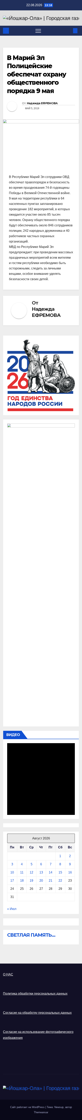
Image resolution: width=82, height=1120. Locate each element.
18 (22, 880)
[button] (68, 30)
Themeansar (41, 1112)
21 (50, 880)
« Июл (11, 909)
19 (31, 880)
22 (60, 880)
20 (41, 880)
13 (41, 872)
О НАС (8, 974)
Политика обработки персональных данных (35, 993)
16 (70, 872)
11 (21, 872)
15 (60, 872)
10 (12, 872)
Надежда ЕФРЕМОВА (42, 103)
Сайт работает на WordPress (27, 1107)
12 (31, 872)
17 (12, 880)
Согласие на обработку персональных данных (37, 1012)
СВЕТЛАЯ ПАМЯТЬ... (31, 935)
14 (50, 872)
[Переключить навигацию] (38, 30)
